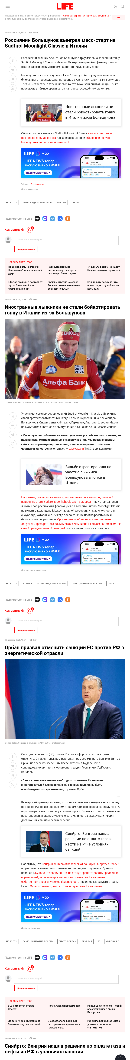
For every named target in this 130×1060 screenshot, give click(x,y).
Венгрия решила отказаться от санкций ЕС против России (80, 864)
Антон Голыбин (31, 189)
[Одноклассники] (68, 218)
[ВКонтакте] (60, 218)
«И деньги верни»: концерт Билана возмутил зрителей (103, 268)
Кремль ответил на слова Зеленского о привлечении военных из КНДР (64, 285)
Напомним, (29, 497)
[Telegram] (52, 218)
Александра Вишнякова (35, 570)
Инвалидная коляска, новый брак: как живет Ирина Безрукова (104, 1009)
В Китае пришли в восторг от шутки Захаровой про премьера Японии (25, 285)
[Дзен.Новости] (37, 218)
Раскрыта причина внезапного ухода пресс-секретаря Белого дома (62, 270)
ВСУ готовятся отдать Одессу (21, 1007)
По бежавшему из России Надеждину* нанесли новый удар (25, 270)
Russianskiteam (38, 184)
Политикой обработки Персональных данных (85, 15)
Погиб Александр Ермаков (64, 1005)
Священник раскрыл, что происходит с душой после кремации (103, 285)
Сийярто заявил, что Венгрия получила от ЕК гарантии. (66, 886)
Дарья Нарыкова (32, 928)
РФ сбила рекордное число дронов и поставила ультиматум (103, 1024)
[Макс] (45, 218)
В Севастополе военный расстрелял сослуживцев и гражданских (64, 1024)
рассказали (76, 448)
